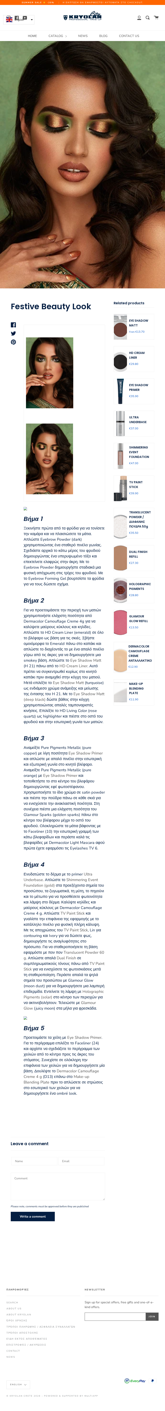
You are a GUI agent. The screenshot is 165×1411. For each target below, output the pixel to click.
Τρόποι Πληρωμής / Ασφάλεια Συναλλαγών (40, 1326)
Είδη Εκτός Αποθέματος (26, 1339)
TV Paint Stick (73, 913)
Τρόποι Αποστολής (22, 1332)
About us (14, 1308)
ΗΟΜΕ (32, 36)
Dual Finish (66, 958)
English (16, 1384)
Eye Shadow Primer (86, 753)
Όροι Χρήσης (17, 1320)
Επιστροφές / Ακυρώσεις (26, 1345)
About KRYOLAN (18, 1314)
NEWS (83, 36)
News (10, 1357)
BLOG (103, 36)
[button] (18, 19)
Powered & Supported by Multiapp (71, 1395)
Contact (13, 1351)
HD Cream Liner (73, 666)
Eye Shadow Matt (85, 660)
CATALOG (56, 36)
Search (12, 1302)
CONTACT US (129, 36)
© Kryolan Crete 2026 (23, 1395)
